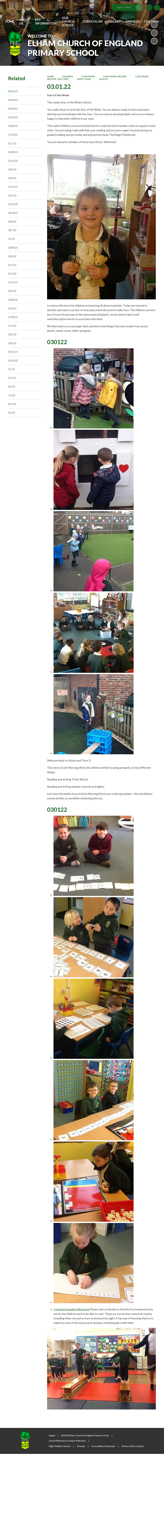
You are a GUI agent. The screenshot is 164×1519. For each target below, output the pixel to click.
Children (67, 76)
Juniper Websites (77, 1440)
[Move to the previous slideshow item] (154, 33)
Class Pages (88, 76)
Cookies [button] (140, 1446)
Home (50, 76)
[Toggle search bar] (157, 7)
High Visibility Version (60, 1446)
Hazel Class (84, 79)
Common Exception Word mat (71, 1309)
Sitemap (81, 1446)
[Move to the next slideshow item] (154, 41)
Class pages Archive (115, 76)
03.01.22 (103, 79)
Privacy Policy (128, 1446)
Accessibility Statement (103, 1446)
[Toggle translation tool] (149, 7)
